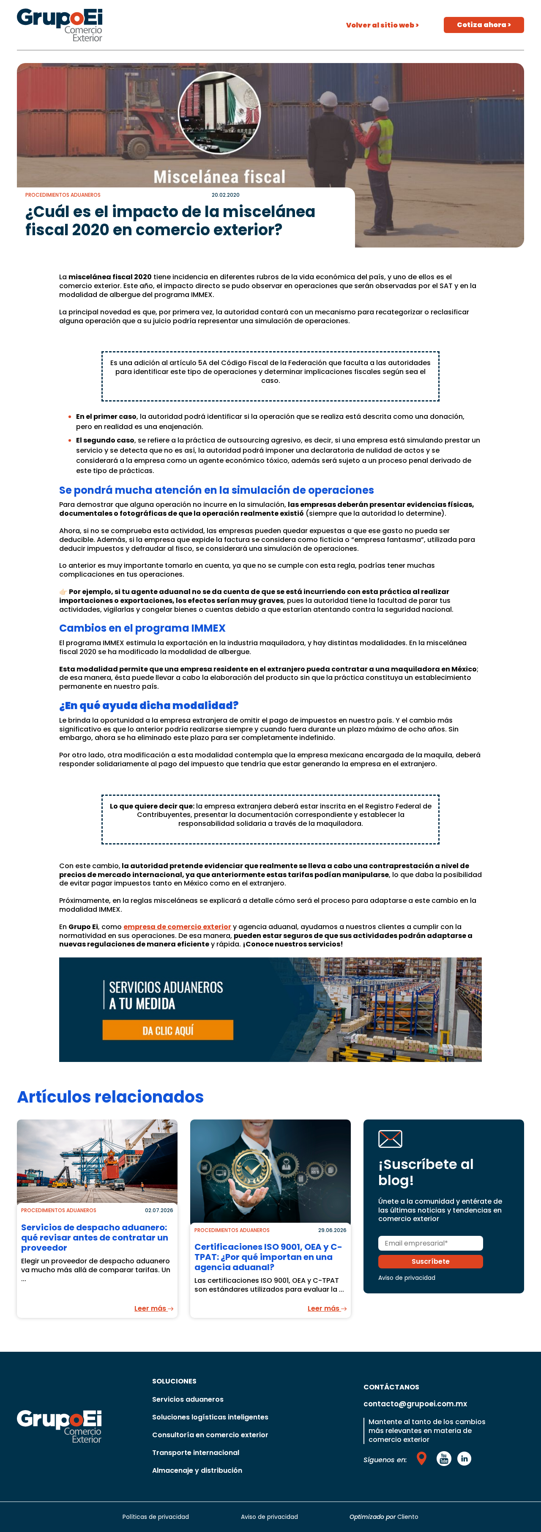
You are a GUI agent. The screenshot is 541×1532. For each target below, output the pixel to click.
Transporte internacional (195, 1453)
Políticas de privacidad (156, 1517)
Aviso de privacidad (406, 1277)
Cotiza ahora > (484, 25)
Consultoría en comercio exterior (210, 1435)
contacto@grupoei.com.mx (415, 1404)
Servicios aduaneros (188, 1399)
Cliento (407, 1517)
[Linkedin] (464, 1458)
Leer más (151, 1308)
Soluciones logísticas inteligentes (210, 1417)
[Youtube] (423, 1458)
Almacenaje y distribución (197, 1470)
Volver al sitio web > (382, 25)
